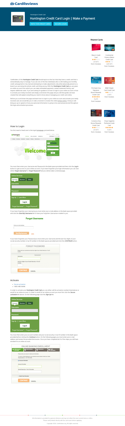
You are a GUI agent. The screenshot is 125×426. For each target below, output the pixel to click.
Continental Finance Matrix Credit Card (109, 60)
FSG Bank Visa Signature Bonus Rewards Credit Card (96, 94)
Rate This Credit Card (40, 24)
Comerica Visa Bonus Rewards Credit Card (96, 126)
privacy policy (62, 101)
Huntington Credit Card (37, 15)
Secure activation (19, 284)
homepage (40, 130)
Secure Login (61, 24)
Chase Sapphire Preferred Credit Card (109, 126)
